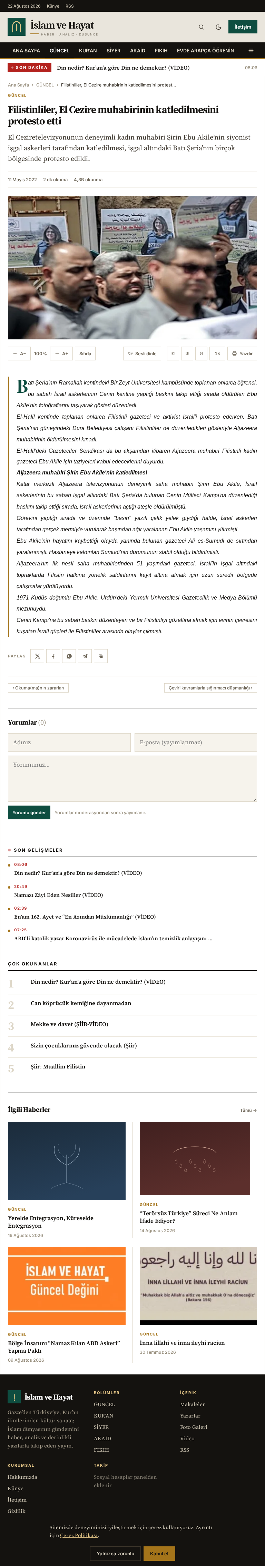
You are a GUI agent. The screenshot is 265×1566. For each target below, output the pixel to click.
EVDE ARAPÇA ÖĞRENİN (205, 50)
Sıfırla (85, 353)
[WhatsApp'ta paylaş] (69, 656)
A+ (65, 353)
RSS (70, 6)
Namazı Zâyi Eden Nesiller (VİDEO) (58, 895)
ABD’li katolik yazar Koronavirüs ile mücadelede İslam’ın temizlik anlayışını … (113, 938)
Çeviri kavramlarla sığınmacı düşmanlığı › (211, 687)
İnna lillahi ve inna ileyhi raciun (182, 1343)
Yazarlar (190, 1415)
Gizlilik (17, 1511)
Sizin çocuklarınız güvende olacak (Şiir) (84, 1046)
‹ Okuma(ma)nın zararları (38, 687)
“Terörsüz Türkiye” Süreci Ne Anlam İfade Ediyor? (189, 1217)
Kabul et (159, 1553)
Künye (53, 6)
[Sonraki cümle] (201, 353)
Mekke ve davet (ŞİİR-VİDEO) (69, 1024)
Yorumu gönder (29, 812)
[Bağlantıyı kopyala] (101, 656)
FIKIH (161, 50)
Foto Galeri (193, 1427)
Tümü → (248, 1110)
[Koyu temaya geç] (218, 27)
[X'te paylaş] (37, 656)
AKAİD (137, 50)
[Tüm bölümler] (250, 50)
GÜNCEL (59, 50)
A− (23, 353)
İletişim (243, 27)
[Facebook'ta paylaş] (53, 656)
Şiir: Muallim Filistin (58, 1067)
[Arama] (201, 27)
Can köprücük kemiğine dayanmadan (81, 1003)
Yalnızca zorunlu (115, 1553)
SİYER (113, 50)
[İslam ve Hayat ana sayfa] (66, 27)
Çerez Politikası (79, 1535)
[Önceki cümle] (173, 353)
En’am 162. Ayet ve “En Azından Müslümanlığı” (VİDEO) (85, 916)
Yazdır (246, 353)
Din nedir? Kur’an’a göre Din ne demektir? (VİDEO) (123, 67)
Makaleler (192, 1404)
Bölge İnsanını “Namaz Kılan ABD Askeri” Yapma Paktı (64, 1347)
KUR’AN (88, 50)
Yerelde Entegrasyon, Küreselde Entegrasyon (51, 1222)
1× (217, 353)
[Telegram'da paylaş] (85, 656)
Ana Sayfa (26, 50)
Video (187, 1438)
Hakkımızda (22, 1477)
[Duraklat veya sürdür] (187, 353)
